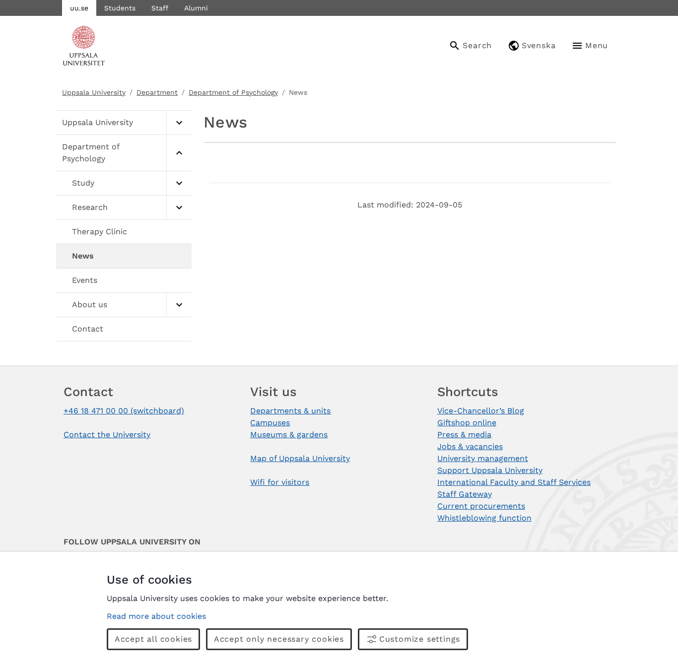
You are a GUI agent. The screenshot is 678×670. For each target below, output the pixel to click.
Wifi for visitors (279, 482)
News (83, 256)
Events (84, 280)
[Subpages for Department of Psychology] (179, 153)
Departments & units (290, 410)
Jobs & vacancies (470, 446)
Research (90, 207)
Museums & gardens (289, 434)
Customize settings (419, 639)
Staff (159, 8)
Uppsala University (94, 92)
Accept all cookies (153, 639)
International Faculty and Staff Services (514, 482)
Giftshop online (466, 422)
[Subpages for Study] (179, 183)
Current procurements (481, 506)
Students (120, 8)
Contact (87, 329)
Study (83, 183)
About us (89, 304)
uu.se (79, 8)
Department (157, 92)
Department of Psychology (233, 92)
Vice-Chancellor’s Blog (480, 410)
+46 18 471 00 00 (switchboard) (124, 410)
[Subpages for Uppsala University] (179, 123)
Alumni (196, 8)
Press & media (464, 434)
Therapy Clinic (99, 231)
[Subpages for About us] (179, 305)
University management (482, 458)
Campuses (270, 422)
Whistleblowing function (484, 518)
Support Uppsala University (489, 470)
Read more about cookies (156, 616)
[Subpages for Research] (179, 208)
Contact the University (107, 434)
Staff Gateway (464, 494)
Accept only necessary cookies (279, 639)
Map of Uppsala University (300, 458)
